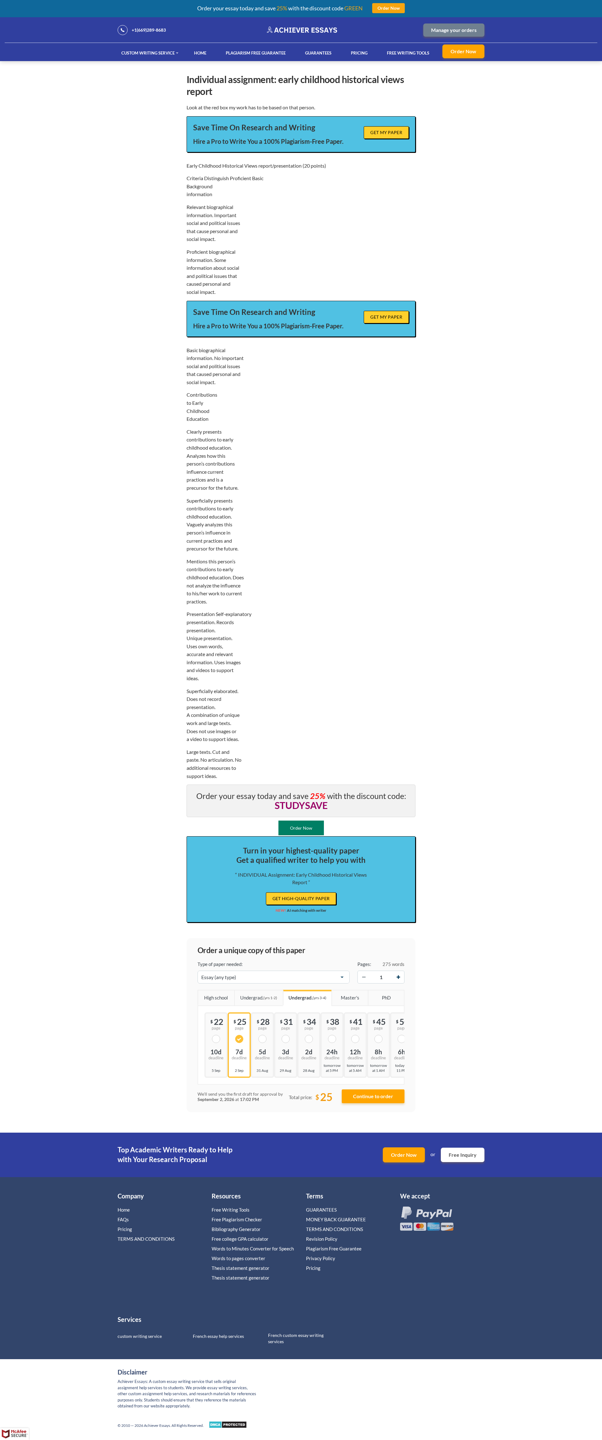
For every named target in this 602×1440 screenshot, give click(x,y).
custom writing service (140, 1336)
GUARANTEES (318, 52)
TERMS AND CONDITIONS (147, 1239)
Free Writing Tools (408, 52)
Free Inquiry (463, 1155)
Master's (350, 997)
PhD (386, 997)
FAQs (123, 1219)
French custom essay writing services (296, 1338)
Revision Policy (321, 1239)
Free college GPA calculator (240, 1239)
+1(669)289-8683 (149, 30)
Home (200, 52)
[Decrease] (364, 977)
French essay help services (218, 1336)
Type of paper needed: (220, 964)
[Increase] (398, 977)
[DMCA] (228, 1426)
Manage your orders (454, 30)
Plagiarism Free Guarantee (256, 52)
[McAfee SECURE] (14, 1434)
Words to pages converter (238, 1258)
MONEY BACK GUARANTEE (336, 1219)
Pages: (364, 964)
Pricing (359, 52)
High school (216, 997)
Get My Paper (386, 132)
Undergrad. (258, 997)
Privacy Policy (320, 1258)
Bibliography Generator (236, 1229)
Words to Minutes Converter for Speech (253, 1248)
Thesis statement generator (240, 1268)
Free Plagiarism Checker (237, 1219)
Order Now (463, 51)
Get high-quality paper (301, 898)
